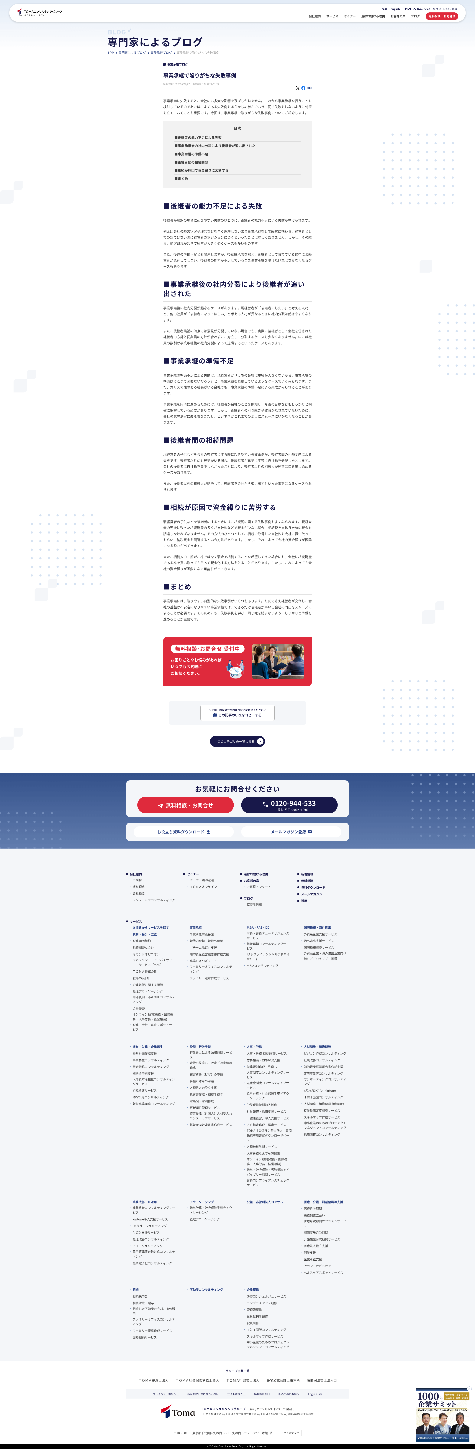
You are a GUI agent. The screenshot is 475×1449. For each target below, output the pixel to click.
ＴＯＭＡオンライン (203, 886)
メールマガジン (311, 894)
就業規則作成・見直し (262, 1066)
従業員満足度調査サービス (322, 1110)
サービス (136, 921)
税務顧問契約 (142, 940)
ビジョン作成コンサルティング (325, 1053)
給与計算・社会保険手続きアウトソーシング (268, 1095)
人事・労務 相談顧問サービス (267, 1053)
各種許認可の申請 (202, 1081)
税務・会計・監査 (145, 934)
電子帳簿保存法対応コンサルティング (154, 1254)
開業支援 (310, 1252)
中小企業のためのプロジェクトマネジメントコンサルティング (325, 1125)
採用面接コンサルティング (322, 1134)
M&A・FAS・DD (258, 927)
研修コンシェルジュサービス (266, 1296)
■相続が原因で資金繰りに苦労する (201, 170)
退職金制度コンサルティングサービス (268, 1085)
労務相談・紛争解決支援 (263, 1060)
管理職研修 (254, 1309)
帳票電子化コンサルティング (152, 1263)
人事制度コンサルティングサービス (268, 1074)
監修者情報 (254, 904)
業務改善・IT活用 (145, 1202)
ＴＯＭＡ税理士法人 (153, 1380)
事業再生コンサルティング (151, 1060)
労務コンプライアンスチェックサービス (268, 1182)
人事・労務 (254, 1046)
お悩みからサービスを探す (151, 927)
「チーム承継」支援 (203, 947)
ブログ (248, 898)
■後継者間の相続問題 (191, 162)
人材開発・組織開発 (317, 1046)
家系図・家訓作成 (202, 1101)
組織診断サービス (145, 1090)
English (395, 9)
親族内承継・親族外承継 (206, 940)
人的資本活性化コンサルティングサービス (154, 1081)
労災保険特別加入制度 (262, 1104)
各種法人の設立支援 (203, 1087)
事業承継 (196, 927)
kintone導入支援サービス (150, 1219)
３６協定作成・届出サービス (266, 1124)
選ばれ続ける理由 (256, 874)
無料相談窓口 (262, 1394)
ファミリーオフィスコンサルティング (211, 969)
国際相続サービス (145, 1337)
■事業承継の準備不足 (191, 154)
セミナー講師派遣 (202, 880)
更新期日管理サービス (205, 1107)
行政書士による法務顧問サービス (211, 1054)
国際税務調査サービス (319, 947)
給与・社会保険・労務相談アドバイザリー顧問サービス (268, 1172)
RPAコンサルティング (148, 1246)
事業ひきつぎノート (203, 961)
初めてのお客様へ (289, 1394)
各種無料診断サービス (262, 1146)
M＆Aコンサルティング (263, 965)
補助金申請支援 (143, 1073)
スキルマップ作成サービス (322, 1117)
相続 (136, 1289)
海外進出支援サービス (319, 940)
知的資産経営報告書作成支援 (209, 954)
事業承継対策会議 (202, 934)
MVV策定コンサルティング (151, 1097)
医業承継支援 (313, 1259)
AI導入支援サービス (146, 1232)
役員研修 (253, 1323)
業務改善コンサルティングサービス (154, 1210)
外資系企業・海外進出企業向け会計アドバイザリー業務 (325, 955)
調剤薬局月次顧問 (316, 1232)
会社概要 (139, 893)
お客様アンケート (259, 886)
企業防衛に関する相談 (148, 984)
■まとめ (181, 178)
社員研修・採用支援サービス (266, 1111)
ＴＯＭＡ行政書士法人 (242, 1380)
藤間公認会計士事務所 (283, 1380)
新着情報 (307, 874)
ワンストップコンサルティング (154, 900)
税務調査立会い (143, 947)
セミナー (193, 874)
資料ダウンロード (313, 887)
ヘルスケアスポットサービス (323, 1272)
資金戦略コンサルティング (151, 1066)
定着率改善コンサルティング (323, 1073)
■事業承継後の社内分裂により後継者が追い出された (214, 145)
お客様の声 (251, 881)
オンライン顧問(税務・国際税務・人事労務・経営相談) (153, 1016)
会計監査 (139, 1008)
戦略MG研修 (141, 978)
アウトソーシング (202, 1202)
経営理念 (139, 886)
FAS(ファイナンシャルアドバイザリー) (268, 956)
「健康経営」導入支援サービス (268, 1118)
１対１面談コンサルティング (323, 1097)
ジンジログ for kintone (320, 1090)
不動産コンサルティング (206, 1289)
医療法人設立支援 (316, 1246)
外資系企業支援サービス (320, 934)
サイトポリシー (236, 1394)
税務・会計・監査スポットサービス (154, 1027)
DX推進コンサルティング (150, 1226)
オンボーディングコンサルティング (325, 1081)
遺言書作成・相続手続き (206, 1094)
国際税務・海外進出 (317, 927)
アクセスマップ (290, 1433)
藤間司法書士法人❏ (322, 1380)
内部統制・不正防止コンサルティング (154, 999)
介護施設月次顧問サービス (322, 1239)
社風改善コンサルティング (322, 1060)
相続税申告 (140, 1296)
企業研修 (253, 1289)
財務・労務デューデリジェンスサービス (268, 935)
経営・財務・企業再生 (148, 1046)
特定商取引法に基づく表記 (203, 1394)
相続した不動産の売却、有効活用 (154, 1311)
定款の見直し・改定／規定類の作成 (211, 1065)
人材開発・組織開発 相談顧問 (324, 1103)
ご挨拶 (137, 880)
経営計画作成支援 (145, 1053)
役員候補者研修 (257, 1316)
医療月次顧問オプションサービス (325, 1223)
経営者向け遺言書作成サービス (211, 1124)
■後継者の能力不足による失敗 (198, 137)
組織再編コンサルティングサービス (268, 946)
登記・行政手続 (200, 1046)
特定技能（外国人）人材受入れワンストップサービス (211, 1115)
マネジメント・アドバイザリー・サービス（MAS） (152, 962)
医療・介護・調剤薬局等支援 (323, 1202)
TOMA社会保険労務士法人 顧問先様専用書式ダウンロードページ (269, 1135)
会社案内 (136, 874)
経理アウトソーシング (148, 991)
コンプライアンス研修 (262, 1303)
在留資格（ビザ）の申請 (206, 1074)
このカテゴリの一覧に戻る (236, 741)
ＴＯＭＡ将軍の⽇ (145, 971)
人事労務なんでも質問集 (263, 1153)
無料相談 (307, 881)
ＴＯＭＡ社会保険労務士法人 (197, 1380)
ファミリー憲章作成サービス (209, 978)
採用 (384, 9)
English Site (315, 1394)
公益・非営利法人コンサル (265, 1202)
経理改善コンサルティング (151, 1239)
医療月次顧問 (313, 1208)
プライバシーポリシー (166, 1394)
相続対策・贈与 (143, 1303)
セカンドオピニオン (146, 954)
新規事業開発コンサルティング (154, 1103)
